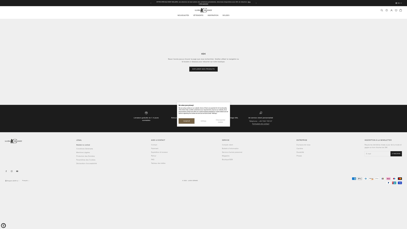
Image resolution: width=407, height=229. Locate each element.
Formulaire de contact (260, 124)
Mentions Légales (83, 152)
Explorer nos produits (203, 69)
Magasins (225, 156)
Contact (154, 145)
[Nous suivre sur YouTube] (17, 171)
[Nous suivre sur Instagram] (12, 171)
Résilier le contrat (83, 145)
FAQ (152, 160)
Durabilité (300, 152)
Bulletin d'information (230, 148)
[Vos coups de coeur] (396, 10)
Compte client (227, 145)
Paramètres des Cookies (85, 160)
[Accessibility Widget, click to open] (3, 225)
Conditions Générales (84, 149)
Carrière (300, 148)
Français (25, 180)
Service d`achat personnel (232, 152)
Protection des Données (85, 156)
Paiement (154, 148)
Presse (299, 156)
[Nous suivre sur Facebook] (6, 171)
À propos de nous (303, 145)
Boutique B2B (227, 160)
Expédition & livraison (159, 152)
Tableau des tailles (158, 163)
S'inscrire (396, 154)
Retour (153, 156)
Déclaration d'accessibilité (86, 163)
